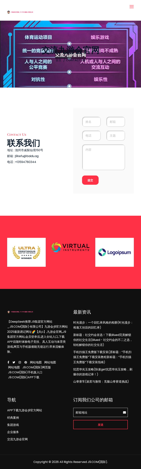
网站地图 (36, 362)
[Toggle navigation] (132, 7)
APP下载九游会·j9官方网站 (24, 410)
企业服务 (13, 432)
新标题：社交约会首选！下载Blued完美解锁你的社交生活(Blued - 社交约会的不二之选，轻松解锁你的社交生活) (103, 340)
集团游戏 (13, 425)
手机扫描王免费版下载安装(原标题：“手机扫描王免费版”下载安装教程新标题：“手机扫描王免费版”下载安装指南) (102, 357)
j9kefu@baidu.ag (27, 156)
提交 (90, 180)
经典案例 (13, 418)
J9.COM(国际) (97, 462)
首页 (59, 60)
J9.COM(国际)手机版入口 (25, 372)
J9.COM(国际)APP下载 (23, 377)
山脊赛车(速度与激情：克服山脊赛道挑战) (101, 381)
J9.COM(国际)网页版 (36, 367)
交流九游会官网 (17, 439)
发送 (100, 425)
